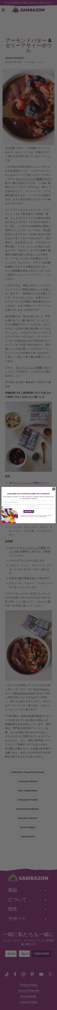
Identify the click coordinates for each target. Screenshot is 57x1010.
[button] (28, 511)
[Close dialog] (54, 488)
